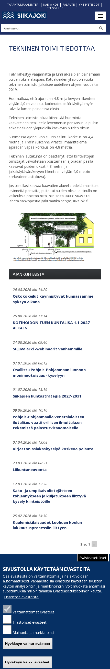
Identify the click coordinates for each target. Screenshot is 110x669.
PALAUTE (68, 4)
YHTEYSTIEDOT (89, 4)
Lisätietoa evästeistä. (21, 596)
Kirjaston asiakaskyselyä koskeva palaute (53, 448)
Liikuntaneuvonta (30, 469)
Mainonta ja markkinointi (33, 632)
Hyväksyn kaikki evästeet (27, 662)
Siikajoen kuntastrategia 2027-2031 (47, 396)
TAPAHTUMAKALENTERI (23, 4)
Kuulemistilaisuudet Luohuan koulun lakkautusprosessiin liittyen (47, 525)
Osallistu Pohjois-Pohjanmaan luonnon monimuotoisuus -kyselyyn (49, 372)
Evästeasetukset (92, 557)
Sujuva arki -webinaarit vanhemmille (47, 348)
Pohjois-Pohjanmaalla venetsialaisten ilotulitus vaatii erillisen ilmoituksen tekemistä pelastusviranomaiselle (48, 422)
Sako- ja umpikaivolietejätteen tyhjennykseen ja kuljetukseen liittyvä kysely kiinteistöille (49, 496)
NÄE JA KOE (50, 4)
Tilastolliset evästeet (30, 622)
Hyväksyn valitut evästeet (27, 644)
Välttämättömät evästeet (33, 612)
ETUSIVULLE (55, 8)
